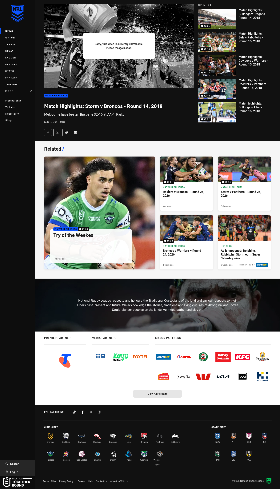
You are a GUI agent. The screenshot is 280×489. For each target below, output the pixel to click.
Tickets (10, 107)
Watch (10, 37)
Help (90, 481)
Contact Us (101, 481)
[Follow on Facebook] (82, 412)
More (9, 90)
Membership (13, 100)
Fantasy (11, 77)
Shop (8, 120)
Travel (10, 44)
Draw (9, 51)
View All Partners (157, 394)
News (9, 31)
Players (11, 64)
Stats (9, 71)
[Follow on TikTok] (74, 412)
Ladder (10, 57)
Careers (81, 481)
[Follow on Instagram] (99, 412)
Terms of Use (49, 481)
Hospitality (12, 113)
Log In (14, 472)
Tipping (11, 84)
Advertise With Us (119, 481)
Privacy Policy (66, 481)
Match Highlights (56, 96)
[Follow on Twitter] (91, 412)
